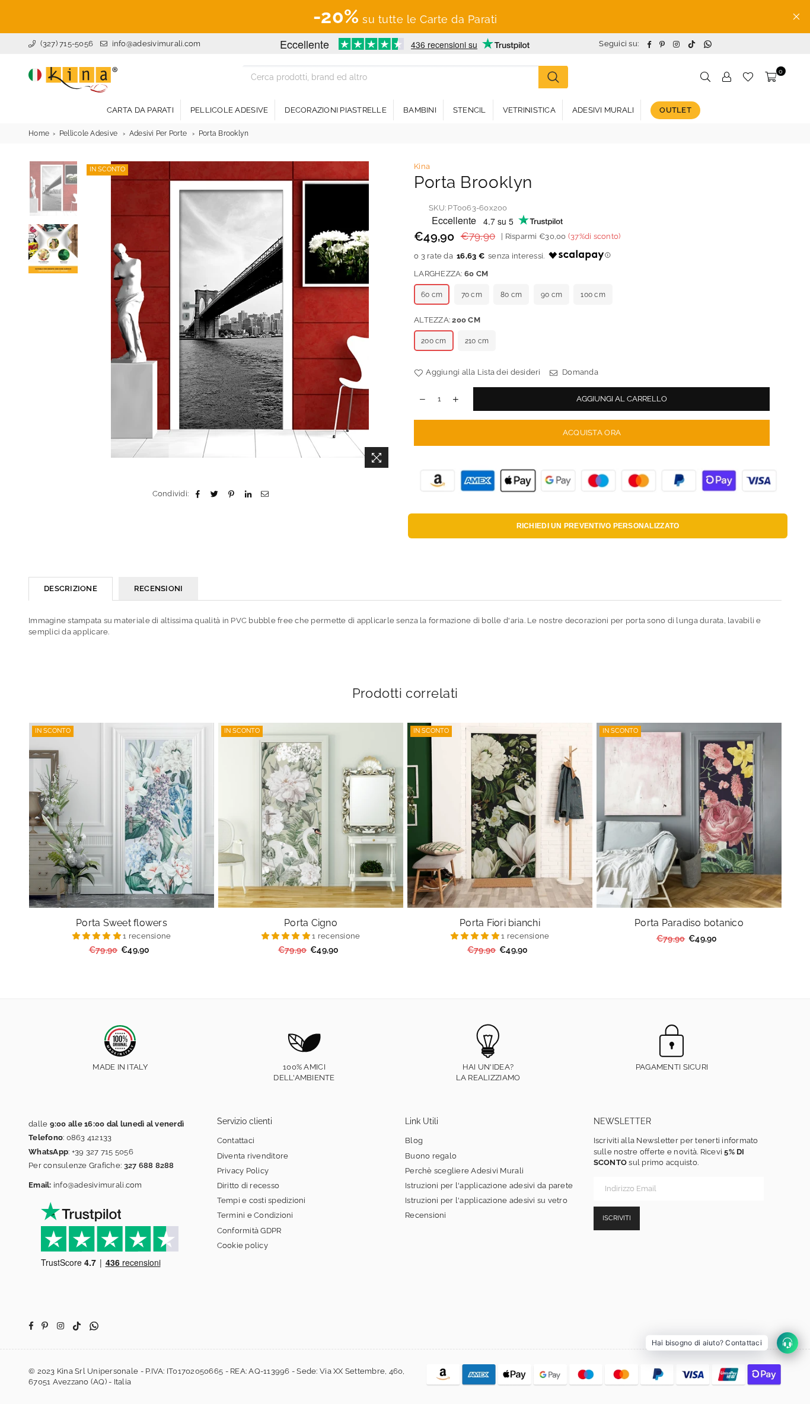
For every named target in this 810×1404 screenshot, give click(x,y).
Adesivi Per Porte (158, 133)
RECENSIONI (158, 588)
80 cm (511, 295)
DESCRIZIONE (70, 588)
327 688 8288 (149, 1165)
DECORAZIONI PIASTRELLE (336, 110)
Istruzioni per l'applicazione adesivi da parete (489, 1185)
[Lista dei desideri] (748, 77)
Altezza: (447, 319)
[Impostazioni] (726, 77)
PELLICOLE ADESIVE (229, 110)
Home (38, 133)
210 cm (477, 341)
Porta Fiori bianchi (500, 922)
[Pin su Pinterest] (231, 494)
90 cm (551, 295)
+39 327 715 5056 (102, 1151)
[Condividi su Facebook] (197, 494)
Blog (414, 1140)
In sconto (107, 169)
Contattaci (236, 1140)
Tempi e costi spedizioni (261, 1200)
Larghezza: (451, 273)
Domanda (579, 372)
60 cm (431, 295)
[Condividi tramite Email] (264, 494)
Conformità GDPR (249, 1230)
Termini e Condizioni (255, 1215)
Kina (422, 166)
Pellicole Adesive (88, 133)
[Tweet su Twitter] (215, 494)
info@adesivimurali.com (156, 43)
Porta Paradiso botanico (689, 922)
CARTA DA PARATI (140, 110)
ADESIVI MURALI (603, 110)
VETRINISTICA (529, 110)
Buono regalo (431, 1155)
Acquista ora (592, 432)
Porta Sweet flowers (121, 922)
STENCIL (469, 110)
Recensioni (426, 1215)
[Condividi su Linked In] (248, 494)
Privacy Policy (243, 1170)
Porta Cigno (310, 922)
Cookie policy (242, 1245)
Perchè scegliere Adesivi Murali (464, 1170)
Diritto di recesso (248, 1185)
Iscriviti (616, 1218)
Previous (94, 317)
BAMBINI (419, 110)
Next (385, 317)
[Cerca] (553, 77)
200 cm (434, 341)
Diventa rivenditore (253, 1155)
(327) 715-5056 (65, 43)
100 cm (593, 295)
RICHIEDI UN (598, 526)
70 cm (471, 295)
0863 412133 (89, 1137)
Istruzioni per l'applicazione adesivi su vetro (486, 1200)
